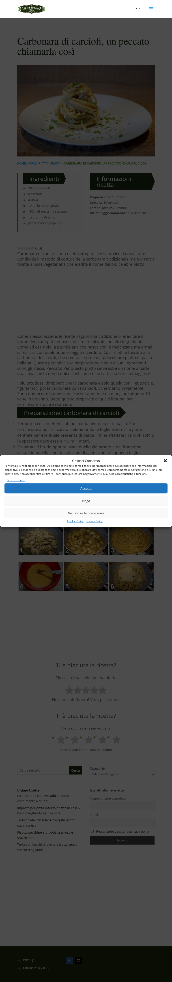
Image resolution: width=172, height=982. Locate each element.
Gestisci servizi (16, 480)
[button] (165, 461)
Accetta (86, 488)
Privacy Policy (94, 521)
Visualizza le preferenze (86, 513)
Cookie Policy (75, 521)
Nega (86, 500)
